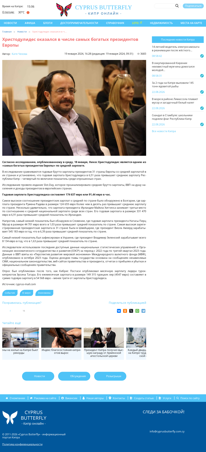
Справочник (115, 23)
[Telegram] (143, 311)
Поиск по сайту (190, 398)
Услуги (167, 398)
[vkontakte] (196, 13)
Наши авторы (95, 398)
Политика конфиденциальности (22, 444)
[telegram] (190, 13)
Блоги (47, 23)
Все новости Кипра (164, 131)
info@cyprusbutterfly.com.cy (167, 431)
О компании (17, 398)
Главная (7, 31)
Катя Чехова (19, 54)
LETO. (135, 23)
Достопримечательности (79, 23)
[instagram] (178, 13)
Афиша (30, 23)
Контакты (119, 398)
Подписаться (193, 6)
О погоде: (8, 12)
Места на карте (191, 23)
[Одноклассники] (125, 311)
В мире (26, 292)
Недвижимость (161, 23)
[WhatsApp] (137, 311)
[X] (131, 311)
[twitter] (184, 13)
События (10, 292)
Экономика (44, 292)
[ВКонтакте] (119, 311)
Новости (10, 23)
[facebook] (172, 13)
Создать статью (144, 398)
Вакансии (71, 398)
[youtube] (202, 13)
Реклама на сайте (45, 398)
